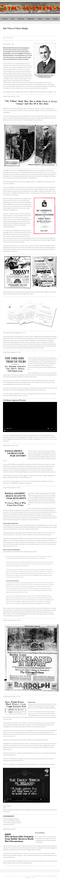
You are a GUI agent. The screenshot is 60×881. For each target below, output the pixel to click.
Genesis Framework (52, 876)
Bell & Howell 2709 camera (47, 439)
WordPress (28, 877)
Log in (33, 877)
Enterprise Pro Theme (39, 876)
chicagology (30, 9)
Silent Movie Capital (8, 37)
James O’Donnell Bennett (50, 172)
